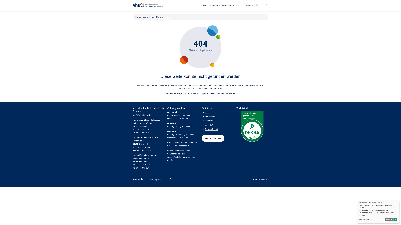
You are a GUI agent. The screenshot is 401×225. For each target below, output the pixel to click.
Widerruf (249, 5)
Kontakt (239, 5)
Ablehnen (389, 219)
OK (395, 219)
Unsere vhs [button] (227, 5)
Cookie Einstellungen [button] (258, 179)
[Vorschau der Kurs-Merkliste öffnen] (262, 5)
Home (203, 5)
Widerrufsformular (213, 138)
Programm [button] (213, 5)
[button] (257, 5)
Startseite (160, 17)
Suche (219, 89)
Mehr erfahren (364, 219)
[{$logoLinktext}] (150, 5)
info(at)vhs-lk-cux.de (142, 115)
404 (169, 17)
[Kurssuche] (266, 5)
